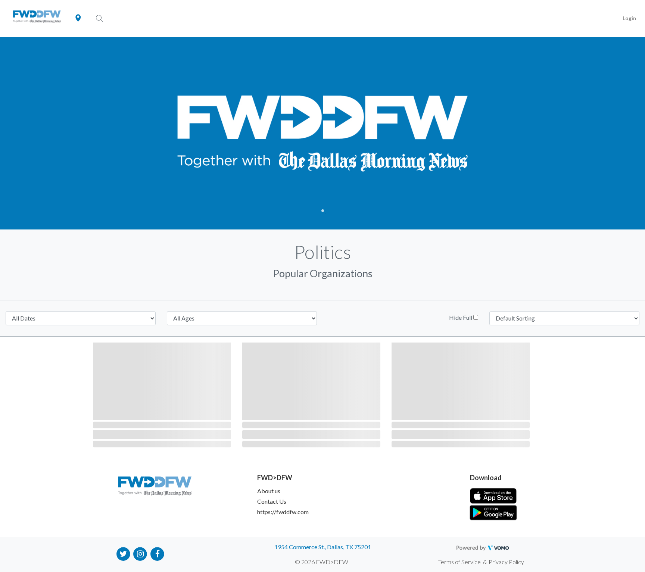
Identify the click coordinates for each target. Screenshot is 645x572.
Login (629, 18)
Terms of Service (459, 561)
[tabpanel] (322, 133)
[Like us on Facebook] (157, 553)
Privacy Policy (506, 561)
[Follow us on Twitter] (123, 553)
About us (268, 490)
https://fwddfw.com (283, 511)
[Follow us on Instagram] (141, 553)
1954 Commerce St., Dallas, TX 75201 (322, 546)
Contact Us (271, 501)
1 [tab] (322, 210)
